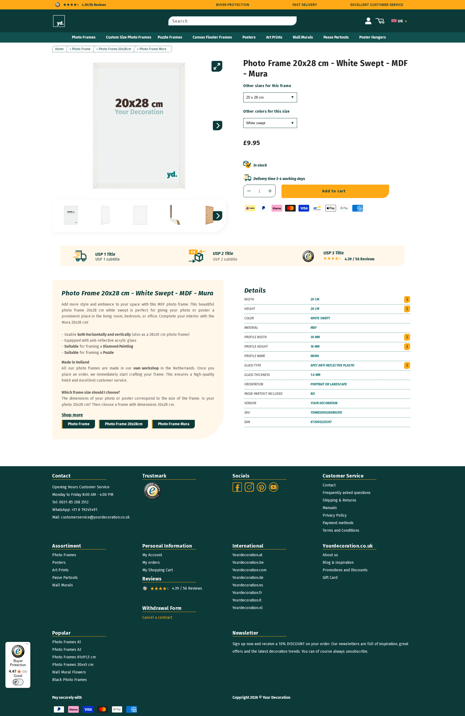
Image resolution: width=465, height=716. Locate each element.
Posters (249, 37)
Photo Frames (84, 37)
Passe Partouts (336, 37)
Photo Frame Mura (173, 424)
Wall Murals (303, 37)
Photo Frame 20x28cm (124, 424)
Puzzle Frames (170, 37)
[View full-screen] (217, 66)
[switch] (18, 682)
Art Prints (274, 37)
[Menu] (27, 645)
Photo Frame (79, 424)
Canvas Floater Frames (212, 37)
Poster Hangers (372, 37)
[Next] (217, 125)
